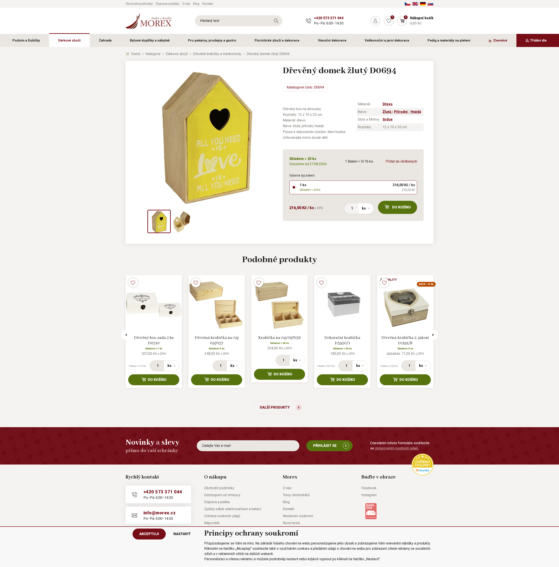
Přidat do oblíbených (401, 161)
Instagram (369, 495)
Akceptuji (149, 534)
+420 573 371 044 (328, 18)
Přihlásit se (325, 446)
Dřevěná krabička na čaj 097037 (216, 340)
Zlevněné (500, 40)
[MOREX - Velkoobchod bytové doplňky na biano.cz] (370, 511)
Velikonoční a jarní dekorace (387, 40)
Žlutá (387, 112)
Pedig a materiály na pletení (449, 40)
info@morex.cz (159, 512)
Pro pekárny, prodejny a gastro (212, 40)
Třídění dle (538, 40)
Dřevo (388, 104)
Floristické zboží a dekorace (277, 40)
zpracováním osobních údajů (396, 448)
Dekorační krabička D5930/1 (342, 340)
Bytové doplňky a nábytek (150, 40)
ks (364, 208)
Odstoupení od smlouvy (222, 495)
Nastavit (182, 534)
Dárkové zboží (69, 40)
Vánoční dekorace (332, 40)
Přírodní (401, 112)
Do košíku (401, 207)
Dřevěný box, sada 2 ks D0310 (154, 340)
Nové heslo (291, 523)
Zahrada (105, 40)
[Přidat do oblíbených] (133, 282)
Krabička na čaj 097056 (279, 337)
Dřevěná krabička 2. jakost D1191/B (405, 340)
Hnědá (416, 112)
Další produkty (275, 407)
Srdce (388, 119)
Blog (196, 3)
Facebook (368, 488)
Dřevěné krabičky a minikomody (217, 54)
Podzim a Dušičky (26, 40)
